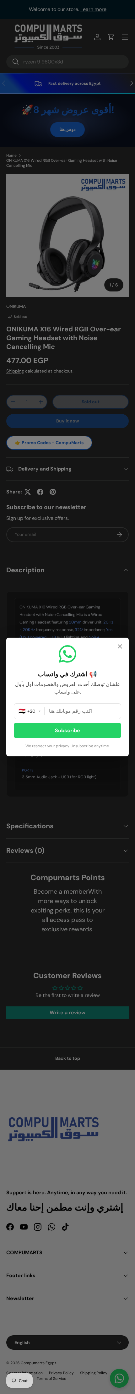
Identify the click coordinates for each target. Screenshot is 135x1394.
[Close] (120, 647)
